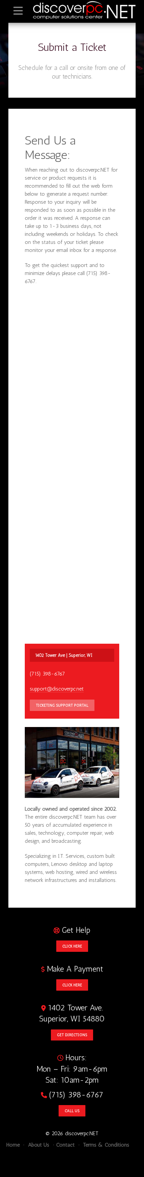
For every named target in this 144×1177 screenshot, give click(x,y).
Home (13, 1145)
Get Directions (72, 1034)
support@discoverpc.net (57, 689)
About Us (37, 1145)
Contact (65, 1145)
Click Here (72, 946)
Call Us (72, 1110)
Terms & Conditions (105, 1145)
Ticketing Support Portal (62, 705)
